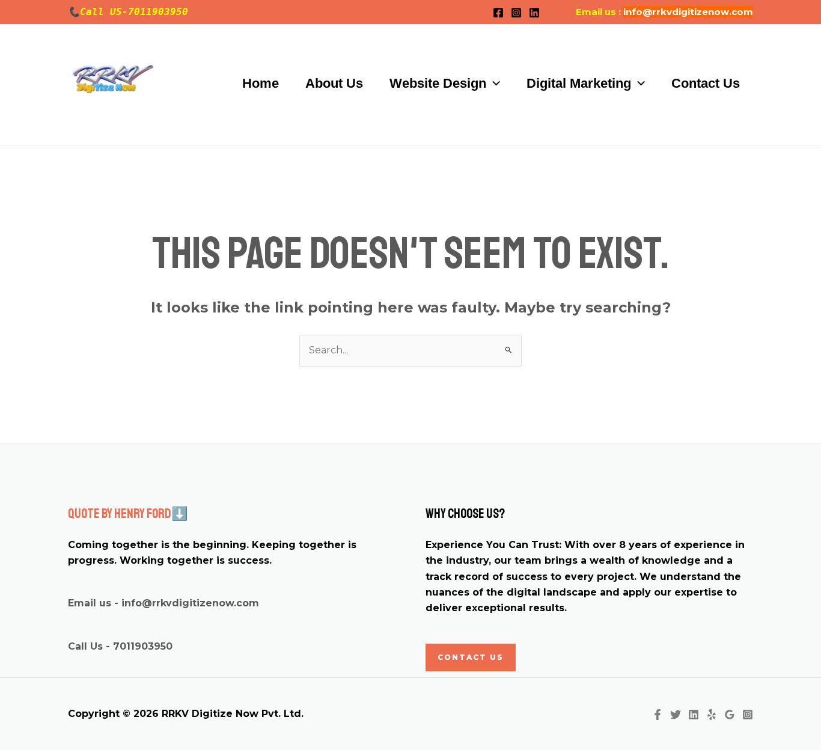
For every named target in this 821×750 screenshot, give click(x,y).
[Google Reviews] (729, 714)
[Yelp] (711, 714)
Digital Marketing (578, 83)
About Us (334, 83)
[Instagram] (516, 12)
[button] (493, 83)
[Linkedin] (534, 12)
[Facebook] (498, 12)
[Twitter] (675, 714)
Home (260, 83)
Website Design (437, 83)
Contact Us (705, 83)
